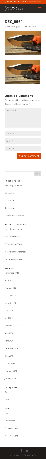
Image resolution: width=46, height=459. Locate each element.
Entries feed (10, 420)
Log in (7, 413)
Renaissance (10, 208)
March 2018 (10, 363)
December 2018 (11, 348)
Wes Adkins (11, 26)
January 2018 (10, 378)
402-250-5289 (11, 2)
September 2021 (12, 325)
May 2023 (9, 310)
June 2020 (9, 333)
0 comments (33, 26)
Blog (7, 392)
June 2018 (9, 356)
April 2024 (9, 280)
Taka (20, 236)
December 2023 (11, 295)
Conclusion (9, 200)
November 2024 (12, 273)
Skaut (20, 259)
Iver (21, 229)
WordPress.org (11, 435)
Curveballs (9, 193)
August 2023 (10, 303)
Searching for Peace (13, 185)
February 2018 (11, 371)
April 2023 (9, 318)
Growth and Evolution (14, 215)
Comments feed (12, 428)
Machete (22, 251)
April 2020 (9, 340)
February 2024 (11, 288)
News (7, 399)
